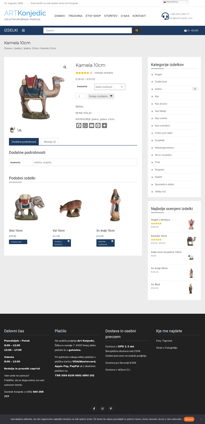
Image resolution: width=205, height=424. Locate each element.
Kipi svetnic (161, 118)
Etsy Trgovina (164, 340)
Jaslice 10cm (31, 48)
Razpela (159, 169)
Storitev (111, 15)
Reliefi (158, 176)
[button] (65, 67)
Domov (60, 15)
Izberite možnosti (102, 243)
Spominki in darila (164, 184)
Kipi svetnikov (162, 125)
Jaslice (18, 48)
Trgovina (75, 15)
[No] (201, 419)
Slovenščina (172, 2)
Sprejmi (189, 419)
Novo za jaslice (163, 154)
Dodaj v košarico (98, 96)
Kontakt (139, 15)
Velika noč (160, 191)
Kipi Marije (160, 111)
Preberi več (16, 242)
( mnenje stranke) (101, 72)
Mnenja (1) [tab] (50, 141)
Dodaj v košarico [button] (58, 243)
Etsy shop (93, 15)
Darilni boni (161, 81)
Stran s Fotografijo (166, 347)
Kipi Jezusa (161, 103)
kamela (82, 86)
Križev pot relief (163, 132)
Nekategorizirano (164, 147)
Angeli (158, 74)
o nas (125, 15)
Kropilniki (159, 140)
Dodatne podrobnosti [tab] (24, 141)
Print (157, 162)
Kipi (157, 96)
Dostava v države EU (117, 369)
